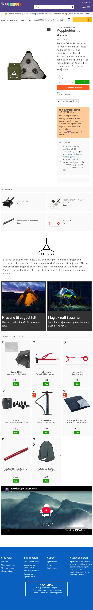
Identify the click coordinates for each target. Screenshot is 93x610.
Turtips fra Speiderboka (29, 575)
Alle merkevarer (8, 568)
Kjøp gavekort (7, 571)
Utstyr (12, 20)
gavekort (73, 156)
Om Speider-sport (31, 561)
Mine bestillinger (8, 564)
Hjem (3, 20)
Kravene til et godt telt (19, 317)
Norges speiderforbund (81, 565)
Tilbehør (31, 20)
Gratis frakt (73, 13)
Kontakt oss (52, 568)
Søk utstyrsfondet (31, 570)
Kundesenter (86, 2)
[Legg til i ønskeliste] (3, 342)
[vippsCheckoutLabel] (73, 87)
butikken (66, 149)
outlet (74, 159)
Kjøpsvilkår (52, 561)
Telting (21, 20)
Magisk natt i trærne (64, 317)
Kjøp (15, 384)
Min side (4, 561)
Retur (49, 564)
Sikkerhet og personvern (29, 566)
